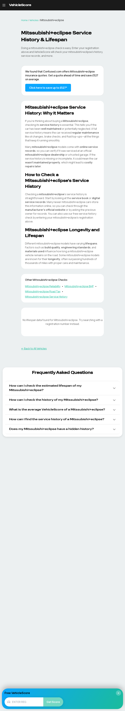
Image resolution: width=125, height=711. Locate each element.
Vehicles (33, 20)
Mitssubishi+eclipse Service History (46, 296)
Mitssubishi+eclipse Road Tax (42, 291)
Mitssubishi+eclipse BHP (79, 286)
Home (24, 20)
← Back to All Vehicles (34, 348)
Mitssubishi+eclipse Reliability (42, 286)
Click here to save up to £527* (48, 87)
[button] (62, 388)
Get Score (53, 702)
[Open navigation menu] (4, 5)
